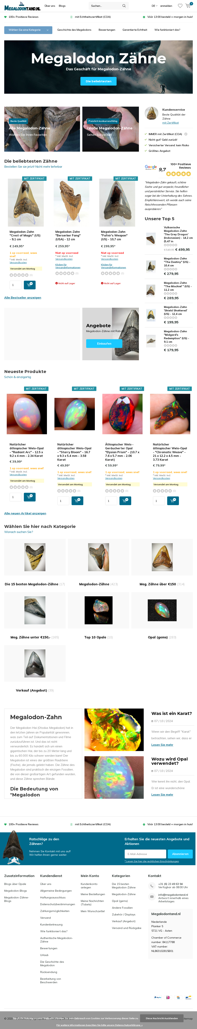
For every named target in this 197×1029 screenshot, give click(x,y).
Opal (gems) (162, 637)
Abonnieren (180, 854)
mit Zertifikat (170, 122)
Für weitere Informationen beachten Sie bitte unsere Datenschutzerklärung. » (99, 1025)
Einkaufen (110, 334)
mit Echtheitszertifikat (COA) (93, 17)
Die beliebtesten (98, 81)
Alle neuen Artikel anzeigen (25, 513)
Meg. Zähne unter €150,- (35, 637)
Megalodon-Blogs (15, 890)
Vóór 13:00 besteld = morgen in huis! (170, 17)
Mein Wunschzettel (93, 911)
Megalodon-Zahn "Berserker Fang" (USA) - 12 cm (68, 235)
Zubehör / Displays (123, 914)
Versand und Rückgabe (126, 928)
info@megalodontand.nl (173, 894)
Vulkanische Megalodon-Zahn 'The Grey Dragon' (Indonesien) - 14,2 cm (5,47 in (178, 234)
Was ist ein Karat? (171, 713)
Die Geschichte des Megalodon (52, 963)
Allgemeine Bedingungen (56, 890)
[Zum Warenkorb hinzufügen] (30, 285)
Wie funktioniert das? (167, 29)
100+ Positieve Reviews (23, 17)
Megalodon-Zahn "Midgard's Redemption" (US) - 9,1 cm (176, 336)
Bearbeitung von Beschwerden (50, 980)
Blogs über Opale (15, 884)
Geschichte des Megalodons (74, 29)
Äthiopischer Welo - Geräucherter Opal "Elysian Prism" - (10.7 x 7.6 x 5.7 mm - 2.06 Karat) (122, 452)
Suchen (124, 6)
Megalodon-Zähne (98, 584)
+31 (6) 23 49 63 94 (170, 884)
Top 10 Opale (98, 637)
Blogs (62, 5)
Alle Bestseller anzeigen (22, 297)
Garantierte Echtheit (135, 29)
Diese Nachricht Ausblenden (162, 1018)
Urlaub (44, 955)
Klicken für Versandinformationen (67, 266)
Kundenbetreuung (51, 924)
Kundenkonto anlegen (89, 885)
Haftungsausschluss (53, 897)
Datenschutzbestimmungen (57, 904)
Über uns (50, 5)
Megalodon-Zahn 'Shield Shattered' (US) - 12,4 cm (175, 310)
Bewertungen (107, 29)
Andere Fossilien (122, 907)
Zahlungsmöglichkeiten (54, 911)
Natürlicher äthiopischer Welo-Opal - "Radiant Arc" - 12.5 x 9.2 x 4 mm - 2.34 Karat (27, 450)
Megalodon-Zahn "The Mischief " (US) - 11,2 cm (178, 286)
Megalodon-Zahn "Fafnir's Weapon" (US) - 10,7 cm (114, 235)
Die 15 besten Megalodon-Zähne (35, 584)
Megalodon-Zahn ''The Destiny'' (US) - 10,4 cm (177, 262)
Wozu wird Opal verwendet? (169, 761)
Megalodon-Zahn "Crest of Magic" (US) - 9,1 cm (25, 235)
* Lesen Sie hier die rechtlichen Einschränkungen (152, 861)
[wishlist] (180, 6)
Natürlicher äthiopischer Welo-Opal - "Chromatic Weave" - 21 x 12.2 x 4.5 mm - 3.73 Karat (170, 452)
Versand (45, 917)
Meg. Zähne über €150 (162, 584)
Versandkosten (18, 262)
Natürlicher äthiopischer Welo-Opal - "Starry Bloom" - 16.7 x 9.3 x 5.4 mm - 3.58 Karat (74, 452)
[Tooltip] (185, 134)
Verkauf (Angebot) (35, 690)
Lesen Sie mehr (162, 745)
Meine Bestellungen (93, 894)
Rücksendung (48, 972)
